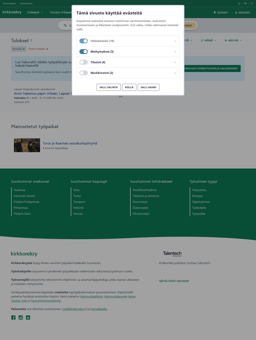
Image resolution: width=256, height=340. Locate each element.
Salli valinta (109, 87)
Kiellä (129, 87)
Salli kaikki (148, 87)
